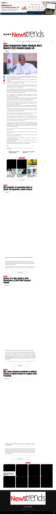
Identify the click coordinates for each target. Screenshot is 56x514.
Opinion (38, 41)
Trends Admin (7, 192)
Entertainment (28, 41)
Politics (20, 41)
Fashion (27, 509)
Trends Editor (7, 51)
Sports (32, 41)
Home (17, 41)
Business (23, 41)
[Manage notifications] (54, 512)
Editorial (35, 41)
